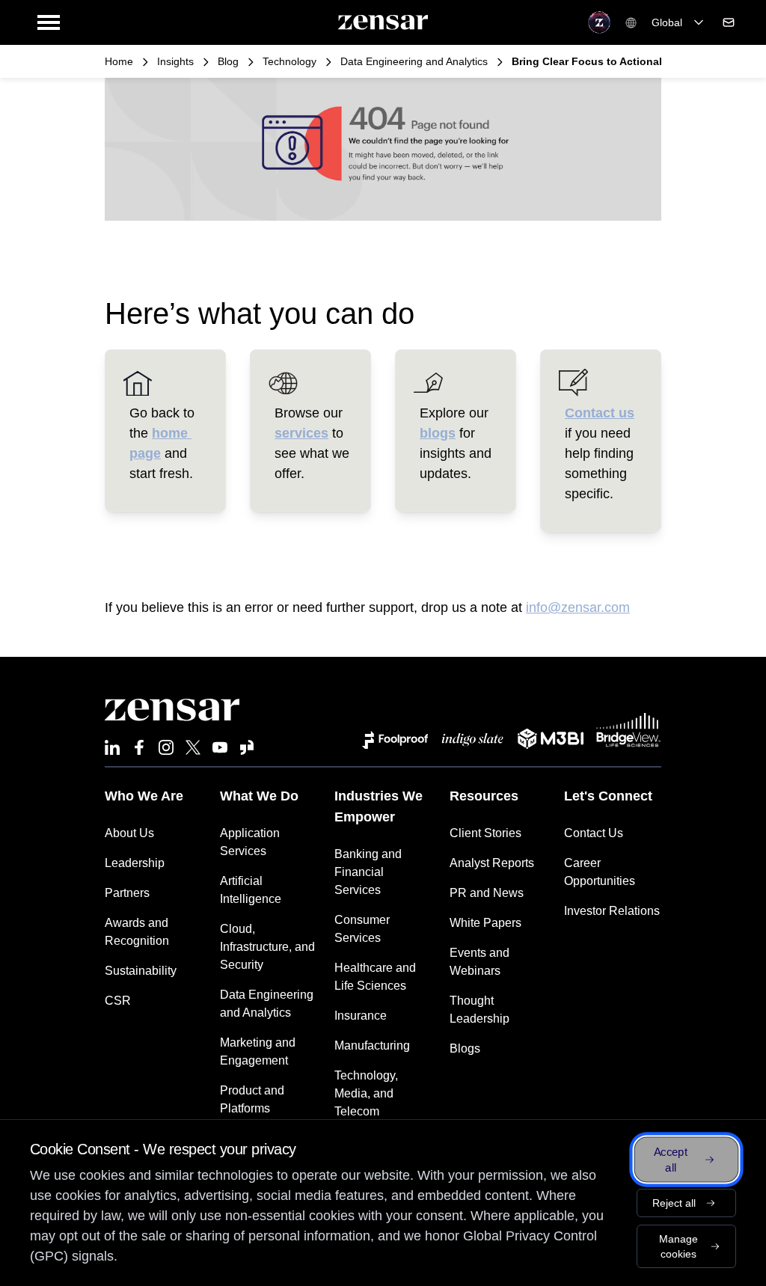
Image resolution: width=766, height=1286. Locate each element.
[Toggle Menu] (48, 22)
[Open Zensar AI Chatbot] (599, 22)
